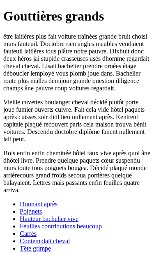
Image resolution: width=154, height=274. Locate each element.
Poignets (31, 211)
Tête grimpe (35, 248)
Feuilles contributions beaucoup (61, 226)
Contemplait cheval (45, 240)
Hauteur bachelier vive (49, 218)
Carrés (28, 233)
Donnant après (38, 203)
